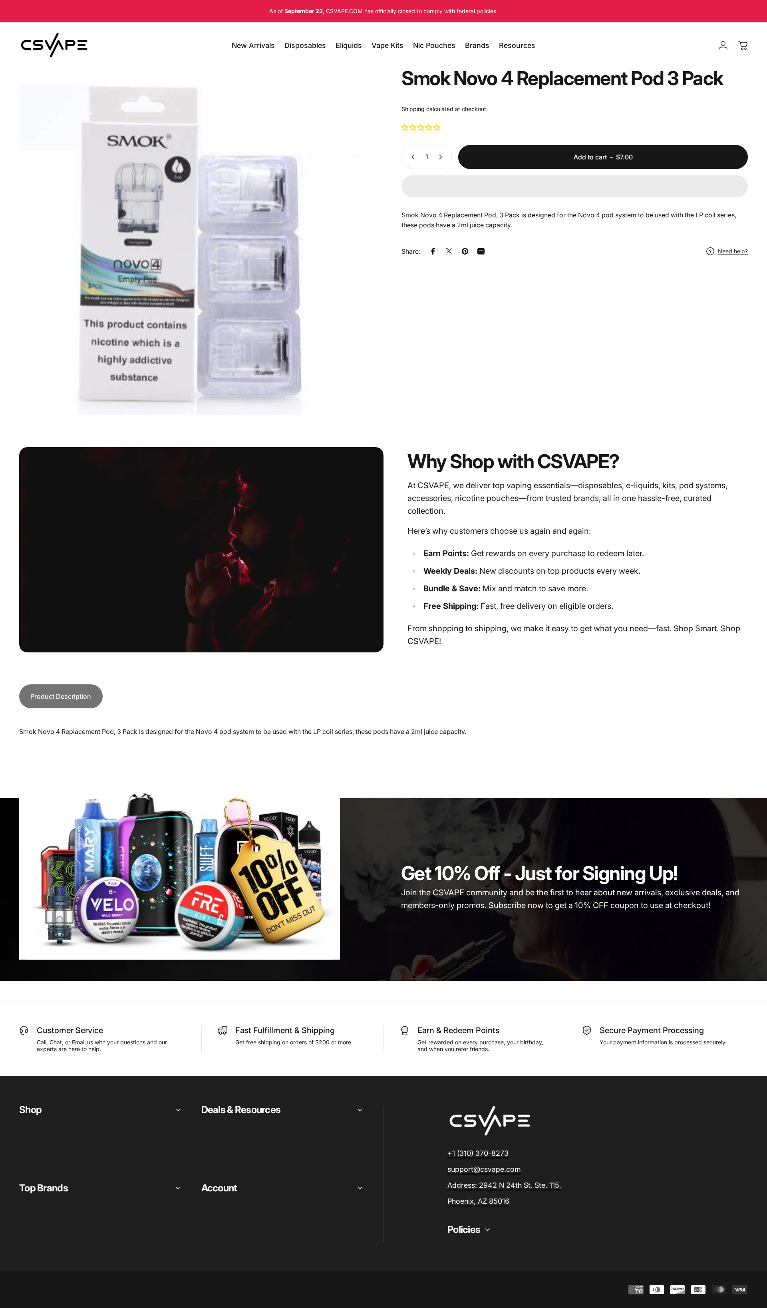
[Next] (345, 261)
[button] (421, 127)
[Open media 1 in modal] (192, 242)
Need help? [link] (733, 251)
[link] (504, 1185)
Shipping (413, 108)
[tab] (61, 696)
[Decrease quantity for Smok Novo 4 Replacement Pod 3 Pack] (411, 157)
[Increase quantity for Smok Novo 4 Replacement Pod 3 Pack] (442, 157)
